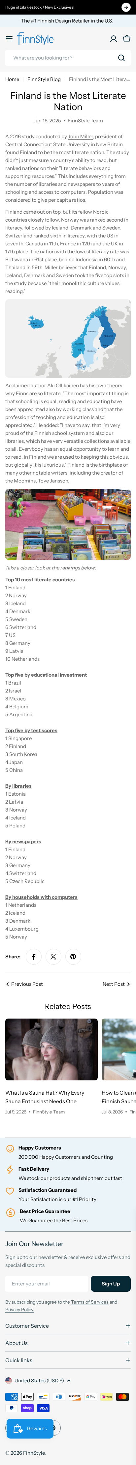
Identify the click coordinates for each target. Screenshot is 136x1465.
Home (12, 79)
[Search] (121, 58)
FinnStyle (34, 1453)
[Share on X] (53, 957)
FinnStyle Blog (44, 79)
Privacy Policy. (19, 1310)
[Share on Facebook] (34, 957)
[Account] (114, 39)
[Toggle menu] (9, 39)
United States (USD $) (39, 1380)
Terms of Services (90, 1302)
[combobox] (68, 58)
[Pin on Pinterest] (73, 957)
